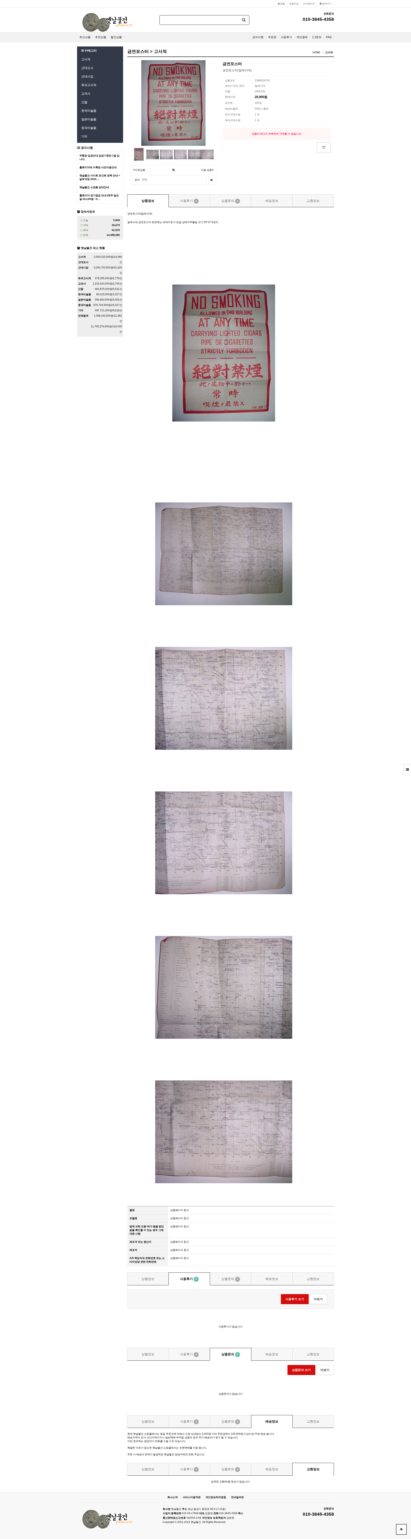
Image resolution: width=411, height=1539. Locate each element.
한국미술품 (88, 110)
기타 (84, 136)
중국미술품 (88, 128)
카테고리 (90, 50)
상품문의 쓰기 (301, 1370)
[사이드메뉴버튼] (407, 769)
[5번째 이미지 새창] (194, 154)
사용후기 (286, 37)
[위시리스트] (324, 147)
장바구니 (327, 3)
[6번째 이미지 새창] (207, 154)
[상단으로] (401, 1529)
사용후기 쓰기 (294, 1299)
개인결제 (302, 37)
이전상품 (139, 169)
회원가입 (294, 3)
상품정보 (147, 201)
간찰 (84, 102)
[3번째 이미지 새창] (166, 154)
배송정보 (271, 201)
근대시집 (87, 76)
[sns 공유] (211, 180)
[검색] (244, 20)
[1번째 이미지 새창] (138, 154)
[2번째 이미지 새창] (152, 154)
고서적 (85, 59)
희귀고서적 (88, 85)
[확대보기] (173, 170)
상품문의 (229, 201)
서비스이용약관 (192, 1497)
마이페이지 (309, 3)
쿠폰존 (272, 37)
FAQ (329, 37)
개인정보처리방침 (216, 1497)
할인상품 (116, 37)
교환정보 (313, 201)
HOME (316, 52)
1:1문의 (317, 37)
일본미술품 (88, 119)
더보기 (318, 1299)
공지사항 (258, 37)
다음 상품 (206, 169)
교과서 (85, 93)
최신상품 (85, 37)
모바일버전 (237, 1497)
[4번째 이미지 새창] (180, 154)
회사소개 (172, 1497)
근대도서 (87, 68)
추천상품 (100, 37)
